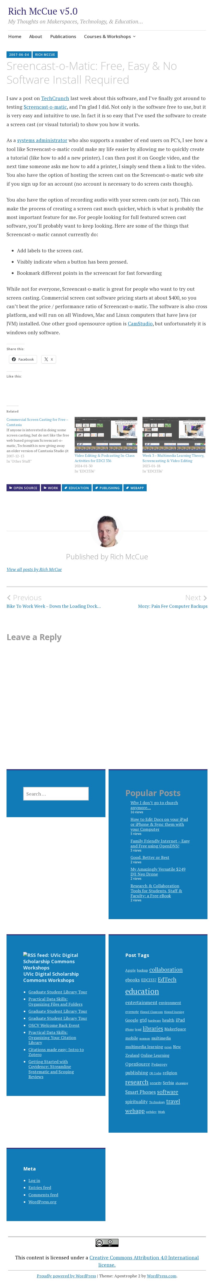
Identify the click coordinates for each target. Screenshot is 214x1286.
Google (131, 1020)
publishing (110, 488)
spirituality (136, 1102)
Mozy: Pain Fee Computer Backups (172, 601)
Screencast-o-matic (45, 107)
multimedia (161, 1038)
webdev (151, 1112)
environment (170, 1002)
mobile (131, 1038)
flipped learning (174, 1012)
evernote (132, 1012)
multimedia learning (144, 1047)
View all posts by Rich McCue (34, 569)
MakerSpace (175, 1029)
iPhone (129, 1029)
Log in (34, 1180)
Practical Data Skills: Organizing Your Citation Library (52, 1037)
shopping (181, 1083)
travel (173, 1101)
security (156, 1083)
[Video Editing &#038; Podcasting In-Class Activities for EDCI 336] (106, 435)
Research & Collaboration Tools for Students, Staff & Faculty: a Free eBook (156, 891)
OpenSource (137, 1064)
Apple (130, 970)
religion (170, 1073)
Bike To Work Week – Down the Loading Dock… (54, 601)
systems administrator (42, 140)
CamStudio (140, 323)
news (168, 1047)
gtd (143, 1020)
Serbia (168, 1082)
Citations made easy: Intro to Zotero (56, 1052)
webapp (137, 488)
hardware (154, 1020)
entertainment (141, 1002)
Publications (63, 36)
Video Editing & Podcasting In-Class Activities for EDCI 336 (105, 458)
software (167, 1091)
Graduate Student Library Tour (57, 992)
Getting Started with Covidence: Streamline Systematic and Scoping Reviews (51, 1069)
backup (142, 970)
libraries (153, 1028)
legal (138, 1029)
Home (14, 36)
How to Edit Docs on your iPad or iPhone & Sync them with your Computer (159, 824)
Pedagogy (159, 1064)
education (79, 488)
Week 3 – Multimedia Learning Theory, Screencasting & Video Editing (173, 458)
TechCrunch (55, 98)
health (168, 1020)
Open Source (25, 488)
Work (53, 488)
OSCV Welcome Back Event (54, 1025)
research (136, 1082)
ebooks (132, 980)
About (35, 36)
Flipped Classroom (151, 1012)
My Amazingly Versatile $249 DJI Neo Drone (158, 871)
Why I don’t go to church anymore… (154, 805)
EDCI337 (149, 979)
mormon (144, 1038)
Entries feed (39, 1187)
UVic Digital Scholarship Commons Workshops (51, 977)
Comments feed (43, 1195)
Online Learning (155, 1055)
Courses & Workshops (107, 36)
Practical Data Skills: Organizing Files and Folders (55, 1001)
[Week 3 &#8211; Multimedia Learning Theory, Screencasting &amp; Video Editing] (173, 435)
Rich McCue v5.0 (43, 11)
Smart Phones (140, 1092)
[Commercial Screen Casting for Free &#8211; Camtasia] (41, 440)
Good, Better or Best (149, 857)
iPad (180, 1020)
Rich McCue (45, 54)
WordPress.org (42, 1202)
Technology (157, 1102)
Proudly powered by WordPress (66, 1276)
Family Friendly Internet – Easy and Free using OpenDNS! (160, 843)
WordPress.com (161, 1276)
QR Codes (155, 1073)
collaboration (166, 969)
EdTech (167, 979)
